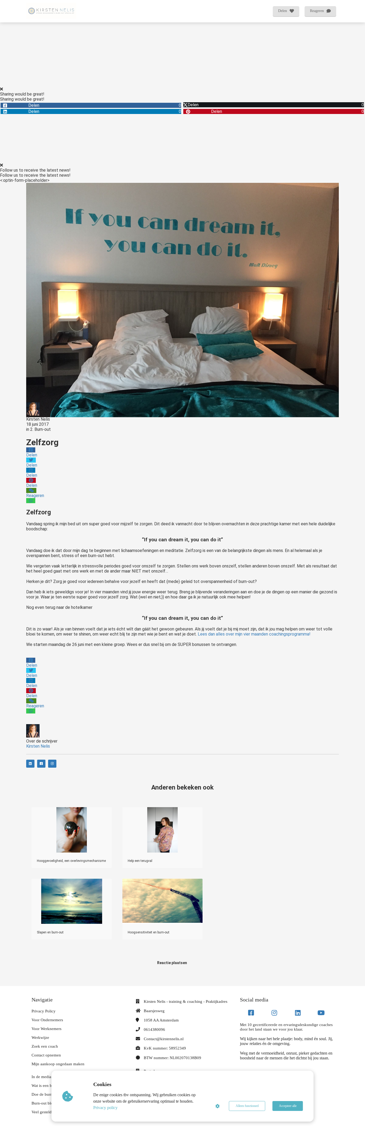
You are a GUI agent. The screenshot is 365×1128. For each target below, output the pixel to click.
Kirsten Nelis (38, 419)
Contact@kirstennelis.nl (164, 1039)
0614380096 (154, 1029)
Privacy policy (105, 1107)
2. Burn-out (40, 429)
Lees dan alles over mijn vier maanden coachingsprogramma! (254, 634)
